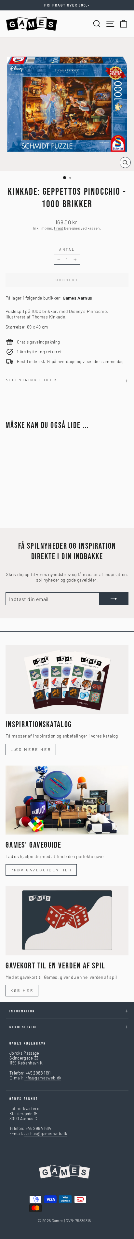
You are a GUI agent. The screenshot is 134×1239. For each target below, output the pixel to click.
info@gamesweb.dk (42, 1077)
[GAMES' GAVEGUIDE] (67, 800)
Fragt (58, 228)
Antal (67, 249)
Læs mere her (30, 749)
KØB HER (22, 990)
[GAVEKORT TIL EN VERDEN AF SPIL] (67, 920)
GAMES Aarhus (23, 1099)
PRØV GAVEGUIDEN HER (41, 869)
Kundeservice (23, 1027)
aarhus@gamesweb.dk (45, 1133)
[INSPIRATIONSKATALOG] (67, 679)
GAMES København (28, 1043)
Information (22, 1011)
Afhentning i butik (32, 380)
